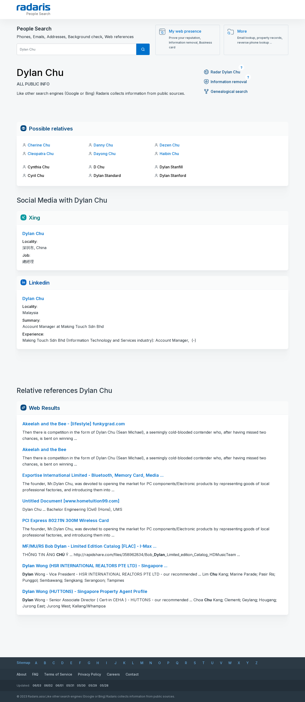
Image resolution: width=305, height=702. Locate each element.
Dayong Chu (105, 153)
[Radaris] (33, 6)
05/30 (81, 685)
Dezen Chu (169, 145)
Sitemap (23, 663)
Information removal (229, 81)
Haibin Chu (169, 153)
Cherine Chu (39, 145)
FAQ (35, 674)
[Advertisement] (152, 111)
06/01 (59, 685)
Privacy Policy (89, 674)
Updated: (23, 685)
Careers (113, 674)
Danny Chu (103, 145)
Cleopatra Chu (41, 153)
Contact (132, 674)
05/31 (70, 685)
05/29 (92, 685)
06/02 (48, 685)
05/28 (104, 685)
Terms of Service (58, 674)
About (21, 674)
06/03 (37, 685)
